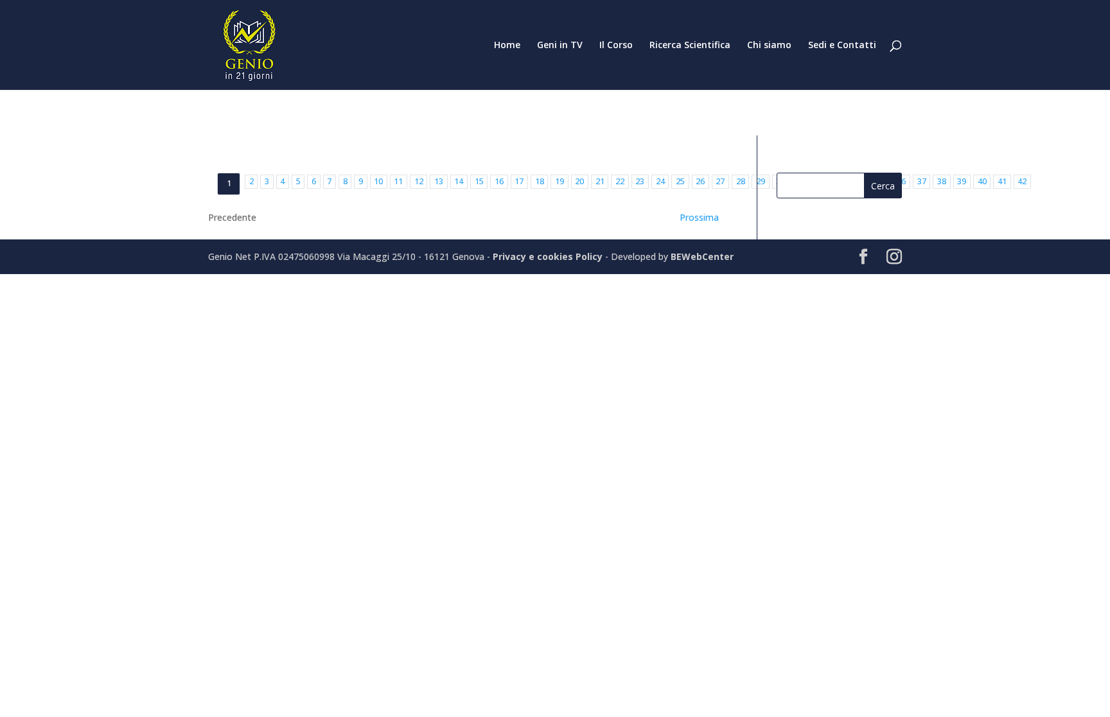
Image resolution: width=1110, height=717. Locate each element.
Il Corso (616, 45)
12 (418, 181)
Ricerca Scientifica (689, 45)
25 (680, 181)
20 (579, 181)
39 (961, 181)
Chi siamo (769, 45)
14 (458, 181)
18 (539, 181)
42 (1022, 181)
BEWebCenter (702, 256)
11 (398, 181)
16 (499, 181)
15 (479, 181)
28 (740, 181)
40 (982, 181)
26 (700, 181)
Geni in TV (560, 45)
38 (941, 181)
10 (378, 181)
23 (639, 181)
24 (660, 181)
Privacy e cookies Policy (549, 256)
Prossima (699, 217)
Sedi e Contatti (842, 45)
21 (599, 181)
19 (559, 181)
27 (720, 181)
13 (438, 181)
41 (1002, 181)
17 (519, 181)
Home (507, 45)
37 (921, 181)
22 (619, 181)
